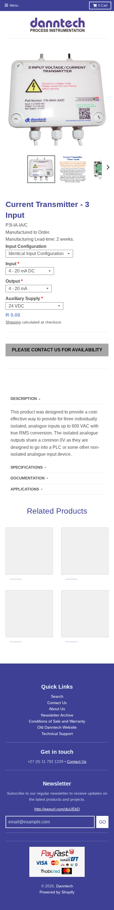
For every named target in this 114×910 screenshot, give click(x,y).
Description (24, 398)
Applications (25, 489)
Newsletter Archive (57, 715)
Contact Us (57, 703)
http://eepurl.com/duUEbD (57, 809)
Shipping (13, 322)
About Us (57, 709)
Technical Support (57, 733)
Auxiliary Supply (23, 298)
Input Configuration (26, 246)
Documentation (28, 478)
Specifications (27, 467)
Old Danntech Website (57, 727)
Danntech (64, 886)
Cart (102, 5)
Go (102, 822)
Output (13, 281)
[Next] (108, 167)
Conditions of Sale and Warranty (57, 721)
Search (57, 696)
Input (11, 263)
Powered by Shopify (57, 892)
